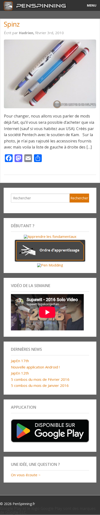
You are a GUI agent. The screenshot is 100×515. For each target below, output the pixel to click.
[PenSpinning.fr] (37, 5)
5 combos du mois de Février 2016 (40, 379)
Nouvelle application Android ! (35, 367)
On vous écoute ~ (26, 474)
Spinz (12, 24)
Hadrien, (27, 32)
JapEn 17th (20, 360)
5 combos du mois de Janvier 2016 (40, 385)
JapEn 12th (20, 373)
